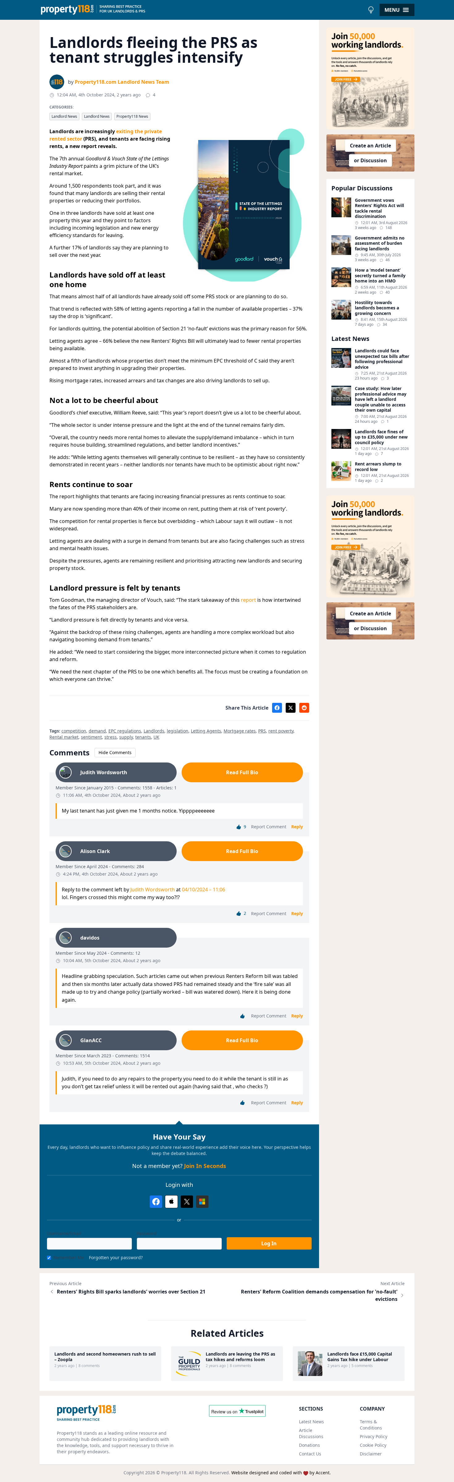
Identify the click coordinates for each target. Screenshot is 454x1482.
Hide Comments (115, 752)
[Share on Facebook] (277, 708)
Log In (269, 1243)
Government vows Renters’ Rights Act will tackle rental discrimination (379, 208)
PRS (262, 731)
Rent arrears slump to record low (378, 466)
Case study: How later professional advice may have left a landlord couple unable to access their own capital (380, 399)
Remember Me (68, 1257)
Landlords (154, 731)
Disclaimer (371, 1454)
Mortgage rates (240, 731)
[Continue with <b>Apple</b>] (171, 1201)
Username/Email (64, 1233)
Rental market (63, 737)
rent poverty (280, 731)
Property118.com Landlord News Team (122, 82)
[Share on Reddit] (304, 708)
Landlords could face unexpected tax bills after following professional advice (382, 359)
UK (156, 737)
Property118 (173, 1473)
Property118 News (132, 116)
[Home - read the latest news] (202, 10)
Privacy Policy (373, 1436)
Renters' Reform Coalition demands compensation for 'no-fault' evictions (319, 1295)
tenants (143, 737)
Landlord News (64, 116)
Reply (297, 827)
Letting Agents (206, 731)
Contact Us (310, 1454)
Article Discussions (311, 1433)
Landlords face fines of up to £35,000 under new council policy (381, 437)
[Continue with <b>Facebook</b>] (156, 1201)
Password (147, 1233)
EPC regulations (124, 731)
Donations (309, 1445)
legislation (177, 731)
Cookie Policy (373, 1445)
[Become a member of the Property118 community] (370, 79)
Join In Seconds (205, 1166)
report (248, 600)
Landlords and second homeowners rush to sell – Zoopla (105, 1356)
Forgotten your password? (116, 1257)
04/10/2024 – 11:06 (203, 889)
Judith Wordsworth (152, 889)
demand (97, 731)
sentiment (91, 737)
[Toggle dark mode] (371, 10)
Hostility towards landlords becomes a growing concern (377, 308)
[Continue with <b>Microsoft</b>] (202, 1201)
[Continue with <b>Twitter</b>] (187, 1201)
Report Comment (268, 827)
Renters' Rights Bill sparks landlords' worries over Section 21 (131, 1291)
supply (126, 737)
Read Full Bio (242, 772)
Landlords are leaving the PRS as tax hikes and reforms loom (240, 1356)
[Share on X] (291, 708)
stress (110, 737)
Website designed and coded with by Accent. (281, 1473)
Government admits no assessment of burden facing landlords (380, 243)
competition (73, 731)
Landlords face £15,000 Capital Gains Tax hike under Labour (359, 1356)
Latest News (311, 1422)
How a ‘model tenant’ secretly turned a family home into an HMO (380, 275)
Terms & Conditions (371, 1425)
